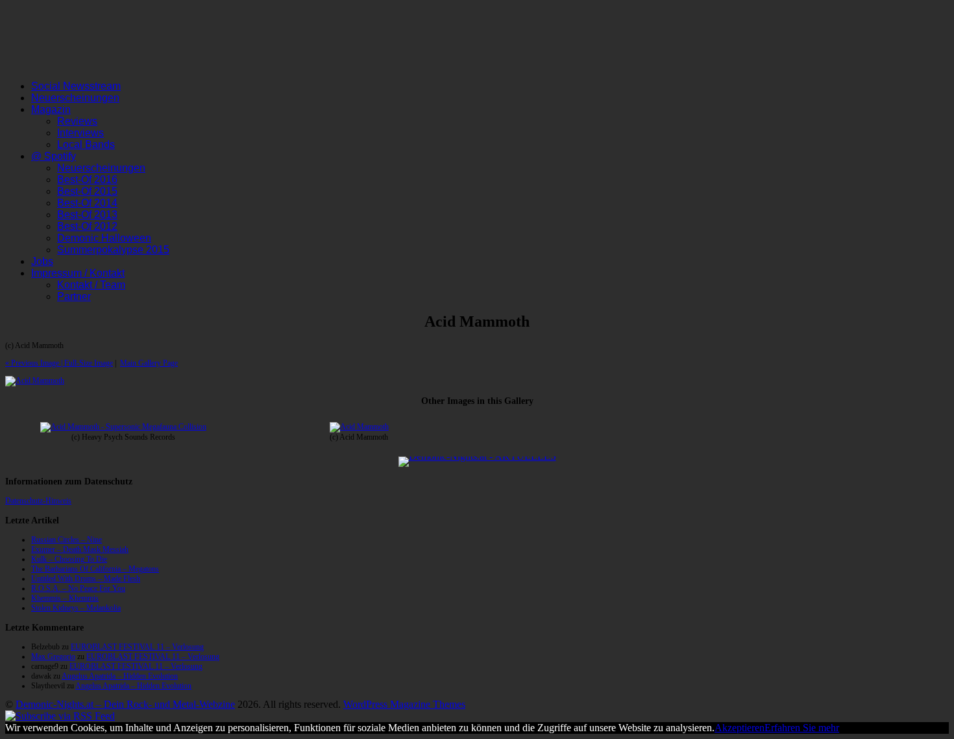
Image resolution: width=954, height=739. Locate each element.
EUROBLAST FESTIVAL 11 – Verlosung (137, 646)
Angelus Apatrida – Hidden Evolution (120, 676)
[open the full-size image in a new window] (34, 380)
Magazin (51, 109)
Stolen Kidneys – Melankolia (76, 607)
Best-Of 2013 (87, 214)
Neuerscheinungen (75, 97)
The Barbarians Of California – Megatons (95, 568)
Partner (74, 296)
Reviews (77, 121)
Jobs (42, 261)
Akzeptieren (739, 727)
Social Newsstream (76, 86)
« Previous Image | (34, 363)
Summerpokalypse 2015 (113, 249)
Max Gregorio (53, 656)
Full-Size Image (88, 363)
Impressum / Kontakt (78, 273)
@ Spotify (53, 156)
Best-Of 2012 (87, 226)
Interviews (80, 132)
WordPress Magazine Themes (404, 704)
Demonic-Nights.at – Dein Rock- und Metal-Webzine (125, 704)
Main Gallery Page (149, 363)
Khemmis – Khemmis (65, 598)
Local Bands (86, 144)
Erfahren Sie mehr (801, 727)
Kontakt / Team (91, 284)
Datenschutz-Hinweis (38, 500)
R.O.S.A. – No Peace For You (78, 588)
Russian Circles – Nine (66, 539)
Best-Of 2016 (87, 179)
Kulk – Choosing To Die (69, 559)
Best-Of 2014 (87, 202)
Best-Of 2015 (87, 191)
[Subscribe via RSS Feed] (60, 715)
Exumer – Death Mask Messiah (79, 549)
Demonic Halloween (104, 238)
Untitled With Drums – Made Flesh (85, 578)
